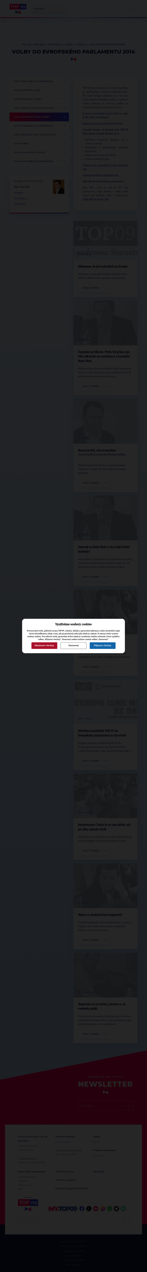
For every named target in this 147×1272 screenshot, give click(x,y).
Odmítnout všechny (44, 645)
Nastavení (73, 645)
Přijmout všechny (102, 645)
